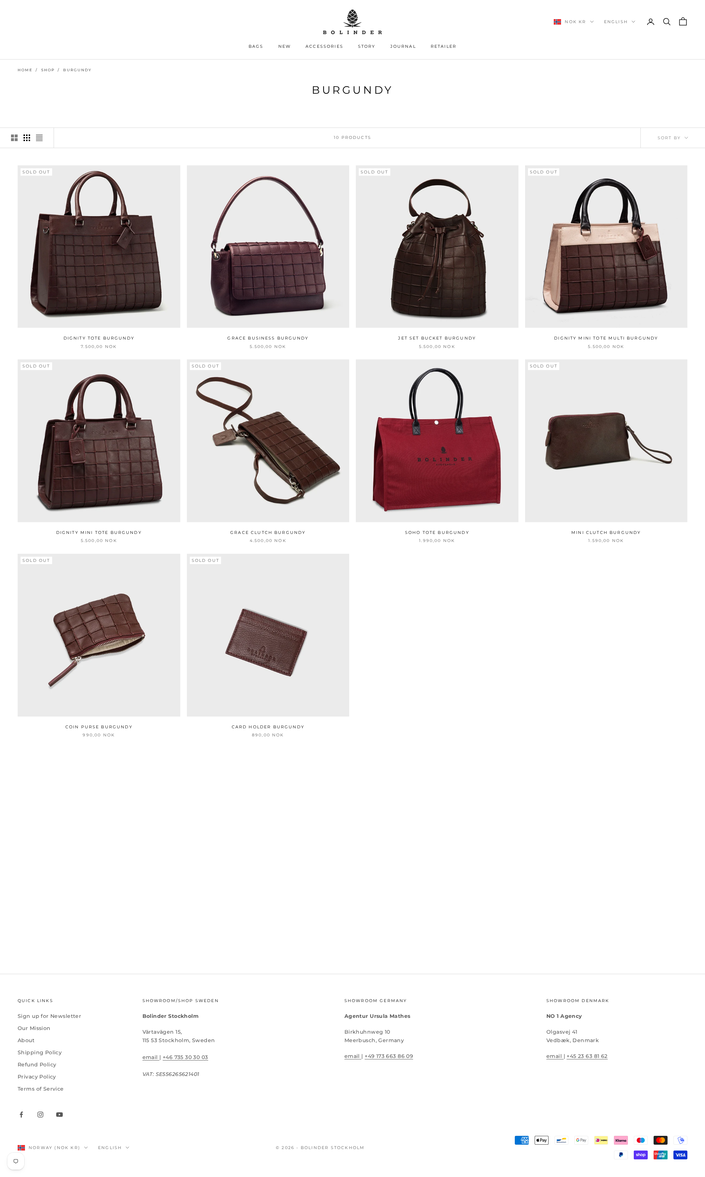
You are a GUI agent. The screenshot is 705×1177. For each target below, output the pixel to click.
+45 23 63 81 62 (587, 1056)
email (151, 1057)
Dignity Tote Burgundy (99, 338)
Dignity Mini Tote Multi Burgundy (606, 338)
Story (367, 46)
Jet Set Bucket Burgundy (437, 338)
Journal (403, 46)
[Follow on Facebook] (21, 1114)
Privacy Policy (37, 1076)
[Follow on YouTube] (59, 1114)
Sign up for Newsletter (49, 1016)
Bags (256, 46)
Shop (48, 70)
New (284, 46)
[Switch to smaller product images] (27, 138)
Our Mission (34, 1028)
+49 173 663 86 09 (389, 1056)
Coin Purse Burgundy (99, 727)
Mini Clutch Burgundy (606, 532)
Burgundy (77, 70)
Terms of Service (41, 1089)
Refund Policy (37, 1064)
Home (25, 70)
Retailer (443, 46)
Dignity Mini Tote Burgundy (99, 532)
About (26, 1040)
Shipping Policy (40, 1052)
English (616, 21)
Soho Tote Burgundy (437, 532)
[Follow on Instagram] (40, 1114)
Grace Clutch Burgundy (268, 532)
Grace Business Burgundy (267, 338)
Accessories (324, 46)
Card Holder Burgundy (268, 727)
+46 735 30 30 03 (185, 1057)
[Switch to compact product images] (39, 138)
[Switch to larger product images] (14, 138)
